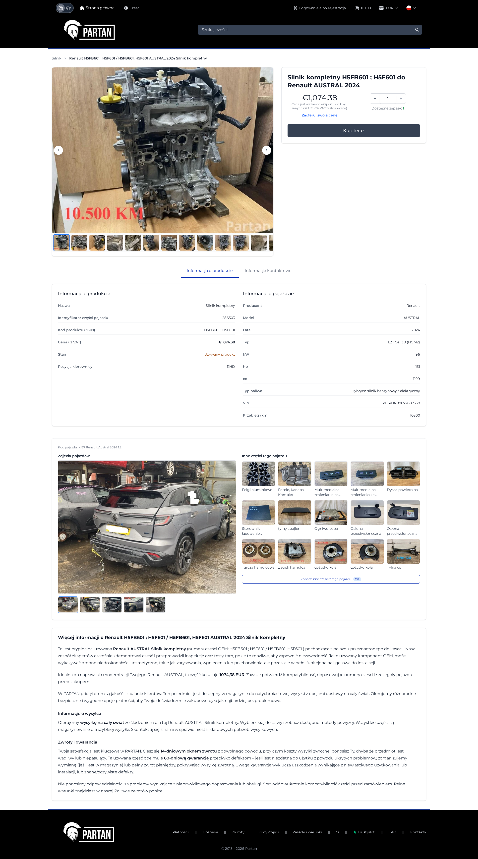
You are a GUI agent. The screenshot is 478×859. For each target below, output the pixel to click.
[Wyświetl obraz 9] (205, 243)
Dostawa (210, 832)
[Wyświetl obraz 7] (169, 243)
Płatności (181, 832)
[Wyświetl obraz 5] (133, 243)
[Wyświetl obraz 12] (259, 243)
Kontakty (418, 832)
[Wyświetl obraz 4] (115, 243)
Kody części (268, 832)
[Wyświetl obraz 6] (151, 243)
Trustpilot (366, 832)
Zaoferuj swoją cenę (320, 115)
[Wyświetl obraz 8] (187, 243)
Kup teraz (353, 130)
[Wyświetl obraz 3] (97, 243)
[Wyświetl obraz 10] (223, 243)
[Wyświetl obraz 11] (241, 243)
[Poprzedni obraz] (58, 150)
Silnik (56, 58)
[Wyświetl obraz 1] (61, 243)
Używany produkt (219, 354)
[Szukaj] (417, 30)
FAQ (392, 832)
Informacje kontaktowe (268, 270)
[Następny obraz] (266, 150)
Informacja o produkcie (210, 270)
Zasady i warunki (307, 832)
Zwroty (238, 832)
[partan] (88, 832)
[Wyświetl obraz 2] (79, 243)
